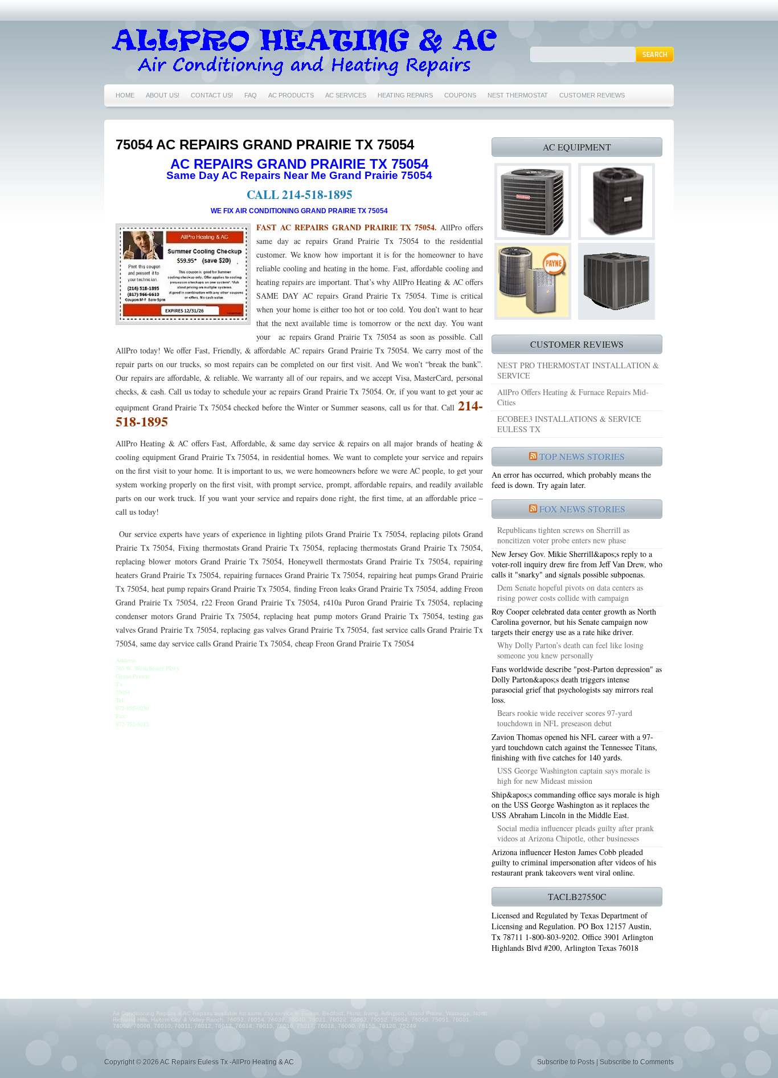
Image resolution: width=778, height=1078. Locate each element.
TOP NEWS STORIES (582, 456)
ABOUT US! (162, 95)
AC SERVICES (345, 95)
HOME (125, 95)
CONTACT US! (212, 95)
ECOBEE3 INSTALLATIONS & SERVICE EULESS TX (569, 423)
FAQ (250, 95)
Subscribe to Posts (566, 1062)
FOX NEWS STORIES (582, 509)
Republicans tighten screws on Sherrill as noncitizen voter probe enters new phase (563, 535)
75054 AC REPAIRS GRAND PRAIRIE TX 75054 (265, 144)
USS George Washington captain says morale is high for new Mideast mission (573, 775)
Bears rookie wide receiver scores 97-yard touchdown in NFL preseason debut (564, 718)
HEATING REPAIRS (405, 95)
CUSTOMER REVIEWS (592, 95)
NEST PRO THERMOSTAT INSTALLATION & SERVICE (578, 370)
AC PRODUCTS (291, 95)
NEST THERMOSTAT (518, 95)
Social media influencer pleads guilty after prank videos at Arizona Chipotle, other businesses (575, 833)
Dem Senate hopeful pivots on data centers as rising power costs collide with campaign (570, 592)
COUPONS (460, 95)
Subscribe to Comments (637, 1062)
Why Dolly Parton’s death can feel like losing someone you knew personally (570, 650)
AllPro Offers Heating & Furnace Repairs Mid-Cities (573, 397)
